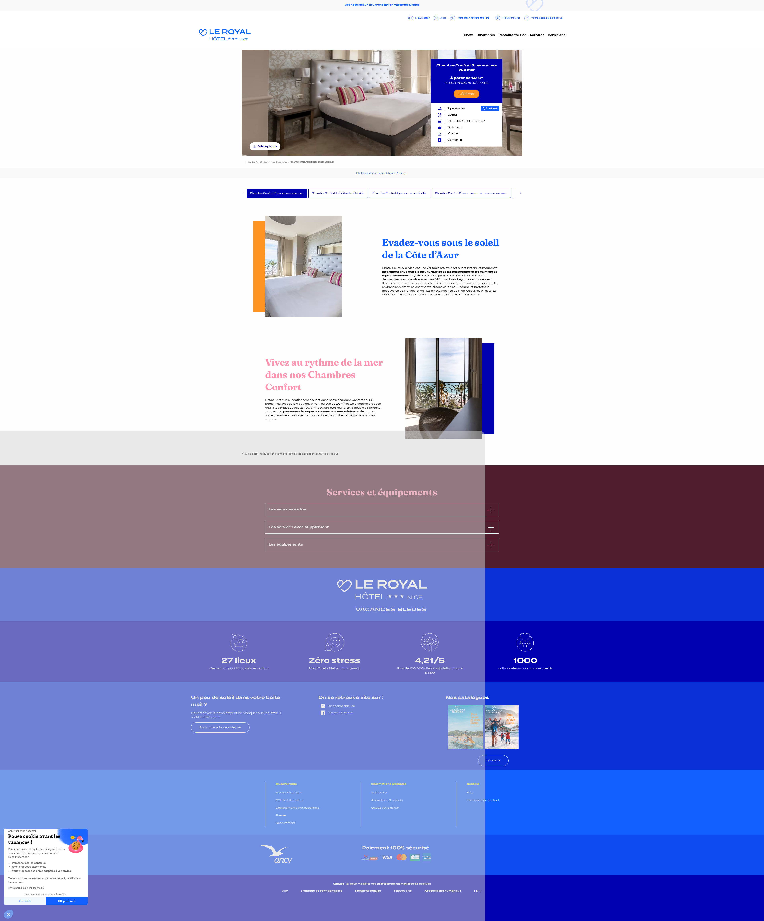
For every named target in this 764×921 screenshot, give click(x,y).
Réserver (467, 93)
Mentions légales (368, 890)
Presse (281, 815)
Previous (243, 194)
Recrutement (285, 822)
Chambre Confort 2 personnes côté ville (399, 193)
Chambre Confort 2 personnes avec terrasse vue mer (470, 193)
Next (520, 194)
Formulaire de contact (483, 800)
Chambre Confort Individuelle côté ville (337, 193)
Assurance (379, 792)
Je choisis (25, 901)
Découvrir (493, 760)
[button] (8, 914)
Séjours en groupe (289, 792)
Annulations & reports (387, 800)
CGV (285, 890)
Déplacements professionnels (297, 807)
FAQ (470, 792)
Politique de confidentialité (321, 890)
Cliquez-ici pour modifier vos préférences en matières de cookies (382, 883)
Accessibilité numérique (443, 890)
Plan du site (403, 890)
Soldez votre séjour (385, 807)
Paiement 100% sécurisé (395, 847)
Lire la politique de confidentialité (26, 888)
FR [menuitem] (476, 890)
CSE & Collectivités (289, 800)
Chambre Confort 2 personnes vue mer (276, 193)
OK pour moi (66, 901)
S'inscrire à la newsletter (220, 727)
